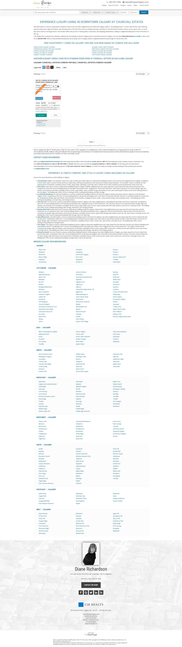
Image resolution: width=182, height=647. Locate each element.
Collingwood (42, 434)
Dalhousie (42, 436)
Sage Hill (115, 356)
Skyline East (116, 381)
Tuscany (115, 426)
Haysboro (79, 459)
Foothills (41, 344)
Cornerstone (43, 394)
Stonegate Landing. (119, 389)
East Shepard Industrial (46, 503)
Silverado (116, 459)
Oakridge (79, 478)
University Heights (118, 431)
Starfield (115, 339)
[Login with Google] (47, 68)
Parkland (78, 483)
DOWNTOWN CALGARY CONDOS (44, 47)
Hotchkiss (79, 249)
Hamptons (79, 424)
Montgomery (80, 429)
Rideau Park (116, 279)
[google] (86, 592)
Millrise (78, 476)
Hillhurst (78, 287)
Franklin (41, 401)
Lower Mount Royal (82, 297)
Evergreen (79, 449)
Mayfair (78, 304)
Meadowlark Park (81, 307)
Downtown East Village (46, 309)
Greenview (79, 274)
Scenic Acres (117, 421)
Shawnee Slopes (118, 454)
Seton (115, 496)
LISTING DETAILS (41, 115)
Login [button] (64, 67)
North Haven (80, 369)
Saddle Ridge (80, 409)
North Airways (80, 396)
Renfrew (115, 274)
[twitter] (91, 592)
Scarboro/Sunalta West (120, 292)
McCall (78, 389)
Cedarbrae (42, 466)
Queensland (116, 451)
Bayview (41, 451)
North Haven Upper (82, 371)
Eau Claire (42, 314)
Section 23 (79, 262)
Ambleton (42, 252)
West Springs (117, 526)
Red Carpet (116, 334)
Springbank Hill (117, 516)
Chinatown (42, 299)
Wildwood (116, 531)
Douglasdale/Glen (44, 501)
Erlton (41, 321)
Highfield (79, 279)
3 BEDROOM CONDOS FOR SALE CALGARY (47, 49)
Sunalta (115, 302)
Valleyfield (116, 341)
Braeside (41, 459)
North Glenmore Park (82, 526)
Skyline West (117, 364)
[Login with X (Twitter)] (51, 68)
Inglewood (79, 292)
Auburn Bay (42, 493)
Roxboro (115, 287)
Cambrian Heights (44, 294)
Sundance (116, 466)
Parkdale (78, 314)
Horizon (41, 404)
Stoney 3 (115, 391)
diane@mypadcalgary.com (91, 614)
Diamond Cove (43, 478)
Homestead (42, 262)
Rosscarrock (80, 531)
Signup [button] (58, 67)
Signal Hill (116, 513)
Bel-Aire (41, 282)
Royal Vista (79, 439)
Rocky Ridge (80, 434)
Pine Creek (79, 257)
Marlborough (43, 409)
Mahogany (79, 493)
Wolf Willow (116, 262)
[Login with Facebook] (44, 68)
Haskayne (42, 259)
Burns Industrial (44, 292)
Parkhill (78, 316)
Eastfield (41, 339)
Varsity (115, 436)
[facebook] (81, 592)
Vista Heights (117, 401)
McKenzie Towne (81, 498)
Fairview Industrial (81, 454)
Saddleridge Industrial (83, 411)
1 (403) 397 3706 (40, 124)
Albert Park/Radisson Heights (48, 332)
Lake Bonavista (80, 466)
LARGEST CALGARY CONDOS (43, 55)
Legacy (78, 468)
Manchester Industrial (83, 302)
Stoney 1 (115, 249)
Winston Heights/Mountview (122, 316)
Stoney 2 (115, 252)
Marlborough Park (44, 411)
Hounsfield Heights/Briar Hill (85, 289)
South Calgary (117, 297)
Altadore (41, 272)
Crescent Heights (44, 304)
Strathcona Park (118, 521)
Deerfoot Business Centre (47, 396)
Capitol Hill (42, 297)
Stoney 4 (115, 254)
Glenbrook (79, 513)
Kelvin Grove (80, 461)
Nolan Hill (79, 366)
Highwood (79, 284)
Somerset (116, 461)
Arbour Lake (42, 421)
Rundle (78, 406)
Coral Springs (43, 391)
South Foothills (117, 501)
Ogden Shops (80, 344)
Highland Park (80, 282)
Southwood (116, 464)
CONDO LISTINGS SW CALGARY (44, 51)
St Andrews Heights (119, 299)
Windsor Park (117, 314)
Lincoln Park (79, 521)
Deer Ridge (42, 473)
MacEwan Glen (80, 364)
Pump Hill (116, 449)
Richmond (116, 277)
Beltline (41, 284)
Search (143, 12)
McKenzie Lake (80, 496)
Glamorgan (42, 533)
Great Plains (79, 341)
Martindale (79, 381)
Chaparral (42, 468)
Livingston (79, 361)
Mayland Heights (81, 386)
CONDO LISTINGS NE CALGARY (102, 53)
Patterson (79, 528)
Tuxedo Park (117, 307)
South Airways (117, 386)
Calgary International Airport (48, 384)
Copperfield (42, 496)
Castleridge (42, 386)
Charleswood (43, 429)
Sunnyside (116, 304)
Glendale (78, 516)
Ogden (78, 503)
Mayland (78, 384)
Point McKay (80, 319)
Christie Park (43, 516)
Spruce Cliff (116, 518)
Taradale (116, 396)
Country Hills (43, 361)
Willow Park (116, 471)
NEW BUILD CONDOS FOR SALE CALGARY (105, 49)
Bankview (42, 279)
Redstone (79, 404)
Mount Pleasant (81, 311)
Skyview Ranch (117, 384)
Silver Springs (117, 424)
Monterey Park (80, 394)
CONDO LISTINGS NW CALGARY (102, 51)
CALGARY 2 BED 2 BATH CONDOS (103, 47)
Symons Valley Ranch (119, 257)
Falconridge (42, 399)
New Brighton (80, 501)
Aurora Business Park (45, 354)
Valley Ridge (116, 523)
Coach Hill (42, 518)
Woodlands (116, 476)
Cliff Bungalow (43, 302)
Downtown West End (45, 311)
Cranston (41, 498)
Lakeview (79, 518)
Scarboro (116, 289)
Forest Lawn (80, 334)
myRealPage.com (91, 635)
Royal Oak (79, 436)
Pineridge (79, 401)
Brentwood (42, 426)
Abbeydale (42, 381)
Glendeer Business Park (83, 456)
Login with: (38, 67)
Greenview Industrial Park (84, 277)
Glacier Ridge (43, 257)
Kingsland (79, 464)
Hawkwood (79, 426)
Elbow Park (42, 316)
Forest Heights (80, 332)
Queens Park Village (82, 321)
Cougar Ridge (43, 521)
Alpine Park (42, 249)
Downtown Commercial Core (48, 307)
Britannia (41, 289)
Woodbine (116, 473)
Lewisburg (79, 252)
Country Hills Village (45, 364)
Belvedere (42, 254)
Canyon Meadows (44, 464)
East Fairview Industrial (46, 483)
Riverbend (116, 493)
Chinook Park (43, 471)
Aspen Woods (43, 513)
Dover (41, 336)
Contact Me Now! (91, 585)
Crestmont (42, 523)
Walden (115, 468)
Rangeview (79, 259)
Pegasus (78, 399)
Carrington (42, 359)
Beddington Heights (45, 356)
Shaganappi (116, 294)
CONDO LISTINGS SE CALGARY (43, 53)
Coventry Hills (43, 366)
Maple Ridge (80, 471)
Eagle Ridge (42, 481)
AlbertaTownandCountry (91, 620)
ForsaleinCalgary (91, 622)
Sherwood (116, 361)
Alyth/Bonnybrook (44, 274)
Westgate (116, 528)
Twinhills (115, 259)
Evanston (42, 369)
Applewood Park (44, 334)
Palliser (78, 481)
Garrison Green (43, 531)
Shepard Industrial (118, 498)
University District (118, 429)
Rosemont (116, 284)
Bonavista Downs (44, 456)
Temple (115, 399)
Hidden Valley (80, 354)
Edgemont (42, 439)
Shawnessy (116, 456)
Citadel (41, 431)
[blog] (101, 592)
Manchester (79, 299)
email (138, 36)
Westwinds (116, 404)
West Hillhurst (117, 311)
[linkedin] (96, 592)
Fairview (78, 451)
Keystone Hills (43, 406)
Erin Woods (42, 341)
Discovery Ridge (44, 528)
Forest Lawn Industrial (83, 336)
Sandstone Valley (118, 359)
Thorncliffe (116, 366)
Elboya (41, 319)
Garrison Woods (81, 272)
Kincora (78, 359)
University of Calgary (119, 434)
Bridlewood (42, 461)
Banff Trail (42, 277)
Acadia (41, 449)
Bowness (41, 424)
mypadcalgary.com (42, 168)
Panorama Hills (117, 354)
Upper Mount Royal (119, 309)
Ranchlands (79, 431)
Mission (78, 309)
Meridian (78, 391)
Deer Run (42, 476)
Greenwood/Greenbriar (83, 421)
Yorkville (115, 478)
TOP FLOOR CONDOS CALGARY (102, 55)
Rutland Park (80, 533)
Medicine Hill (80, 523)
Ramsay (115, 272)
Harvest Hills (43, 371)
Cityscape (42, 389)
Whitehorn (116, 406)
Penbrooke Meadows (119, 332)
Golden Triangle (81, 339)
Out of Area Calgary (82, 254)
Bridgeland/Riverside (45, 287)
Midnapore (79, 473)
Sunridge (115, 394)
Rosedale (116, 282)
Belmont (41, 454)
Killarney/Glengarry (82, 294)
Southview (116, 336)
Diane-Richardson (91, 618)
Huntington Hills (81, 356)
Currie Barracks (43, 526)
